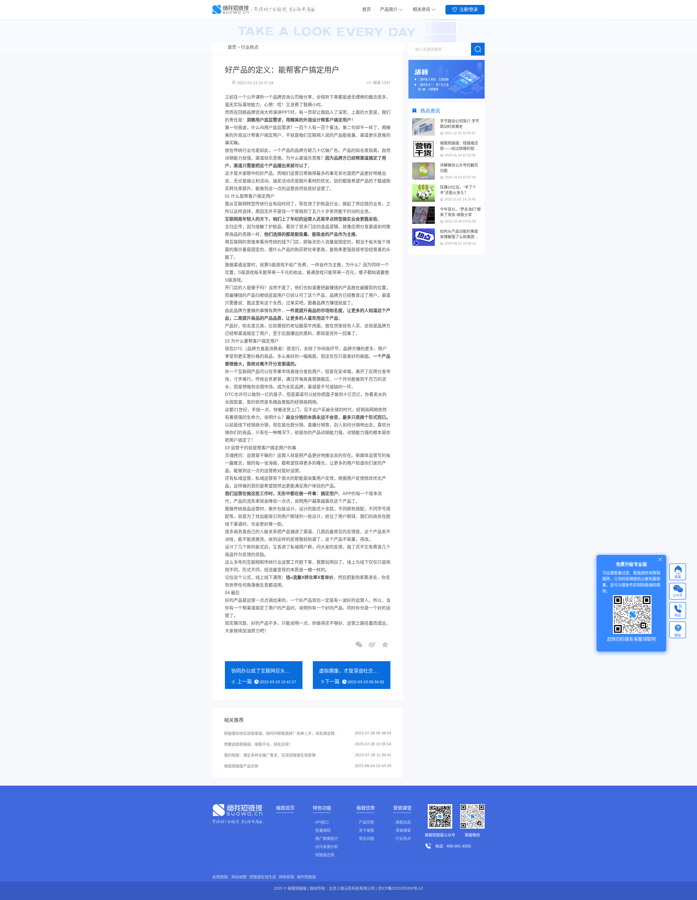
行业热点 (249, 47)
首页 (366, 9)
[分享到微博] (371, 645)
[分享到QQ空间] (384, 645)
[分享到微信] (359, 645)
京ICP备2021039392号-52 (400, 888)
